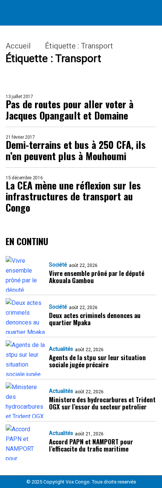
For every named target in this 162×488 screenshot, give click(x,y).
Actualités (61, 349)
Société (58, 264)
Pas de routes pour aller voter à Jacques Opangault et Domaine (69, 110)
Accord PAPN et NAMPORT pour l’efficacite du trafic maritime (91, 445)
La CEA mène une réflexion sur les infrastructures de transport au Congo (73, 197)
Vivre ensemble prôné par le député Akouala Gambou (96, 277)
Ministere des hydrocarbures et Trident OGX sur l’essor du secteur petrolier (102, 403)
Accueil (18, 45)
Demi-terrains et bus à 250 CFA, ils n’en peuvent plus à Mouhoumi (76, 150)
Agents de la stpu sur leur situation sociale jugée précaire (97, 361)
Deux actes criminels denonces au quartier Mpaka (95, 319)
